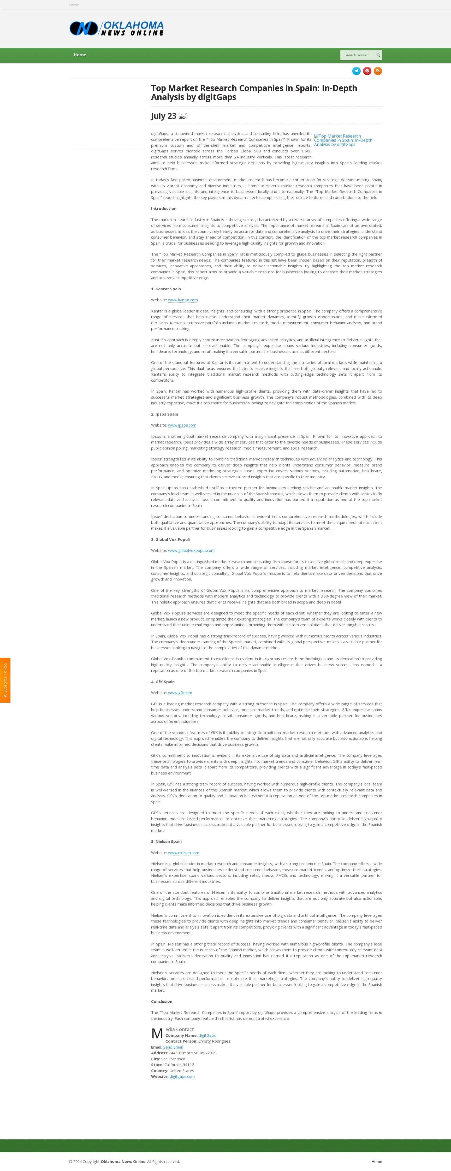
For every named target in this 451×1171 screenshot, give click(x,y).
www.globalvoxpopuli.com (191, 550)
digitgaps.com (182, 1076)
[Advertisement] (287, 28)
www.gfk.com (180, 692)
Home (74, 5)
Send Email (173, 1047)
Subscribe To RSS (5, 679)
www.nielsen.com (183, 852)
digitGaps (207, 1035)
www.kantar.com (183, 299)
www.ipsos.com (182, 425)
